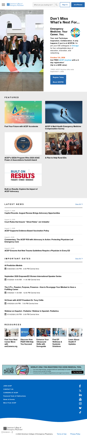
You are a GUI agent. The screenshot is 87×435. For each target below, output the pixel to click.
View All (78, 204)
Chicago (75, 45)
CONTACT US (8, 389)
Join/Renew (78, 5)
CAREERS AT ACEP (10, 393)
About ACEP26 (58, 82)
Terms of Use (61, 434)
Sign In (65, 5)
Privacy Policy (75, 434)
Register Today (58, 77)
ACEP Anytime (65, 60)
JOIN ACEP (7, 386)
